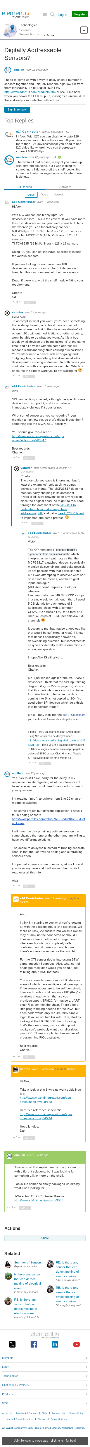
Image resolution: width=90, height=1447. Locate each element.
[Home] (15, 14)
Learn (5, 1367)
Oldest (31, 194)
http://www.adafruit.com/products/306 (30, 92)
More (50, 35)
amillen (19, 69)
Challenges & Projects (15, 1385)
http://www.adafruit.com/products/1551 (38, 1200)
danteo (25, 1069)
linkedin (55, 1344)
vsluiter (18, 312)
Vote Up (14, 302)
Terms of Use (58, 1413)
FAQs (44, 1413)
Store (5, 1403)
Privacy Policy (76, 1413)
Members (7, 1358)
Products (7, 1394)
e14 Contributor (28, 131)
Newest (58, 194)
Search (52, 14)
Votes (44, 194)
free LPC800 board (71, 513)
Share (45, 1238)
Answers (65, 187)
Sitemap (42, 1419)
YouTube (76, 1344)
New (84, 30)
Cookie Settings (59, 1419)
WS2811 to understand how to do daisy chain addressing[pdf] (48, 509)
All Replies (24, 187)
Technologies (28, 25)
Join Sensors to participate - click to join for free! (45, 1440)
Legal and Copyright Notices (19, 1419)
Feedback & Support (26, 1413)
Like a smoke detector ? (70, 1280)
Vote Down (20, 302)
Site (44, 14)
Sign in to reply (17, 109)
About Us (7, 1413)
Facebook (34, 1344)
